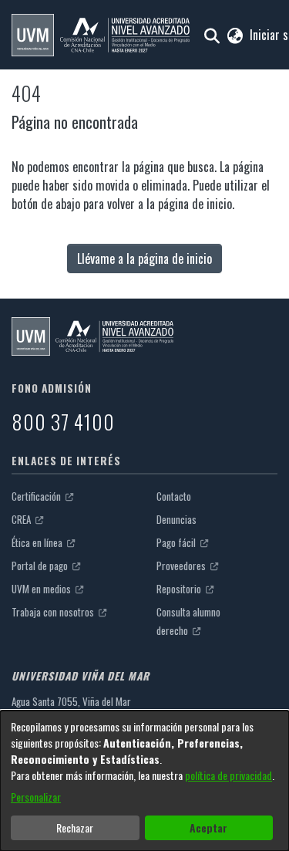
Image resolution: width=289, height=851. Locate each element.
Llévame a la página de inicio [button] (144, 258)
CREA (22, 519)
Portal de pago (41, 565)
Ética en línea (38, 542)
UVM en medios (42, 588)
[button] (101, 35)
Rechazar (74, 827)
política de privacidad (228, 775)
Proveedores (182, 565)
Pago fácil (177, 542)
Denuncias (176, 519)
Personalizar (36, 797)
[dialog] (144, 781)
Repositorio (179, 588)
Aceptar (208, 827)
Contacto (173, 496)
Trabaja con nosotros (54, 612)
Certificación (37, 496)
